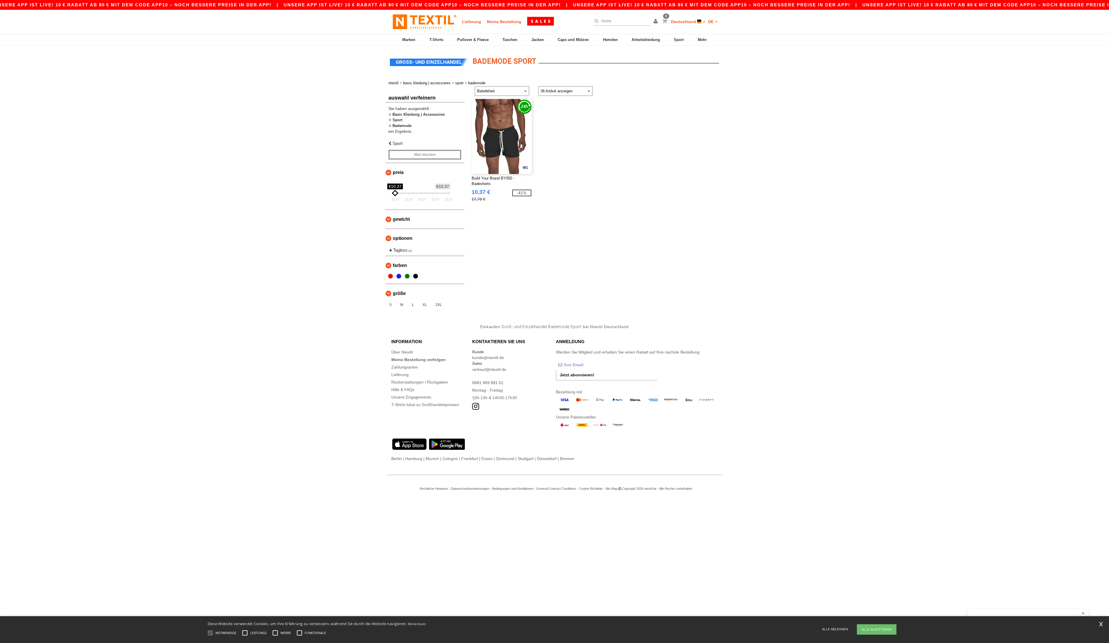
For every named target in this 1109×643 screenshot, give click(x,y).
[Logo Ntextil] (424, 21)
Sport (679, 40)
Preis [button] (398, 172)
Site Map (611, 488)
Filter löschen (425, 155)
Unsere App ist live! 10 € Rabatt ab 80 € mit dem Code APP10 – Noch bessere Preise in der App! (422, 4)
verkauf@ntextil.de (489, 369)
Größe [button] (399, 293)
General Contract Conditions (556, 488)
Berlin (396, 458)
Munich (432, 458)
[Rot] (390, 276)
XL (425, 305)
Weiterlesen (417, 624)
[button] (656, 21)
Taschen (510, 40)
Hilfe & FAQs (402, 389)
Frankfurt (469, 458)
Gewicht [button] (401, 219)
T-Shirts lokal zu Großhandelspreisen (425, 404)
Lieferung (471, 21)
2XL (439, 305)
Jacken (537, 40)
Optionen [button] (402, 238)
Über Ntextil (402, 352)
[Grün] (407, 276)
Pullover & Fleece (473, 40)
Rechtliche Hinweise (434, 488)
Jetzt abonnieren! (577, 375)
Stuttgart (525, 458)
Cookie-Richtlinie (590, 488)
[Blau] (398, 276)
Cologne (450, 458)
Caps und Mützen (573, 40)
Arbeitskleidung (646, 40)
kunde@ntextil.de (488, 357)
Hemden (610, 40)
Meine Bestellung (504, 21)
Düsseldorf (547, 458)
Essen (487, 458)
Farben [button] (400, 265)
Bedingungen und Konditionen (512, 488)
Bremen (567, 458)
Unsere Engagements (411, 397)
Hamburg (413, 458)
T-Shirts (436, 40)
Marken (408, 40)
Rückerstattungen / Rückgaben (419, 382)
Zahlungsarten (404, 367)
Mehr (702, 40)
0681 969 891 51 (487, 382)
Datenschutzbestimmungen (470, 488)
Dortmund (505, 458)
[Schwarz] (415, 276)
